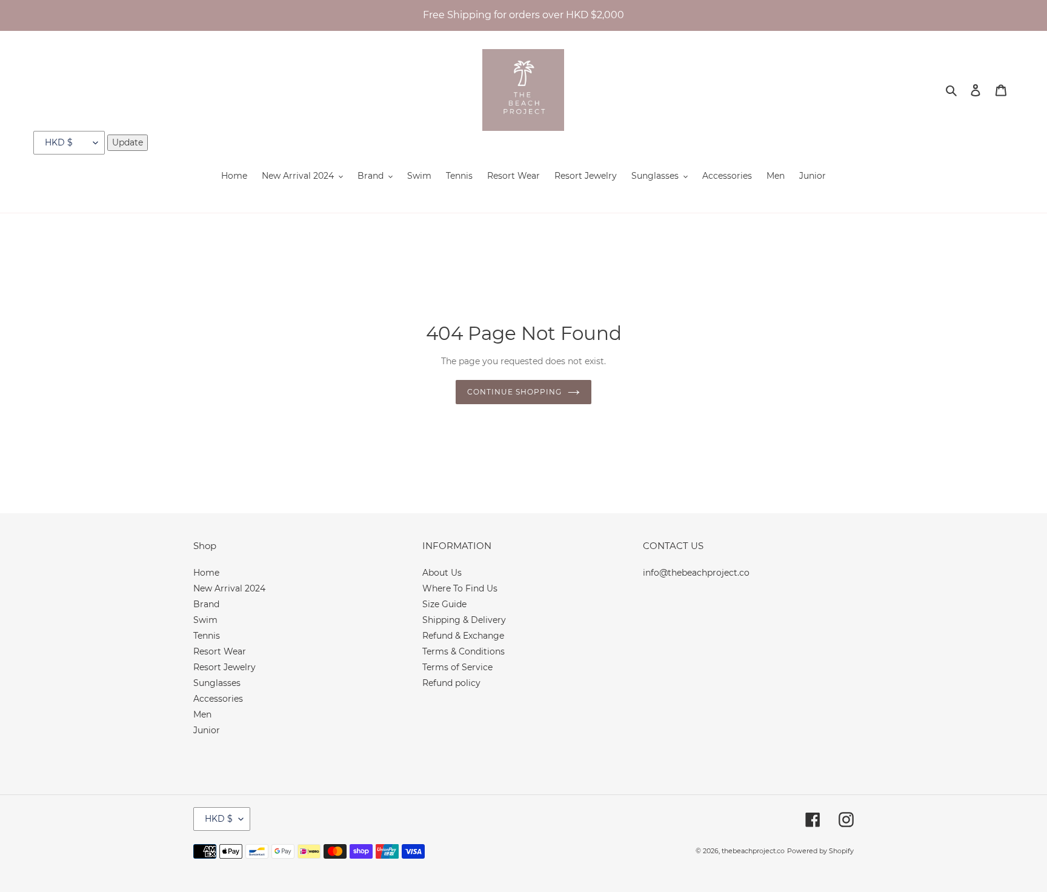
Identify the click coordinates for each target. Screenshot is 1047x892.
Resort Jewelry (224, 667)
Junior (206, 730)
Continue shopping (514, 391)
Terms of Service (457, 667)
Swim (205, 619)
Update (127, 142)
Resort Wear (219, 651)
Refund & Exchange (463, 635)
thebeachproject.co (753, 851)
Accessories (218, 698)
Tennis (206, 635)
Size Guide (444, 604)
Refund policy (451, 682)
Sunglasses (217, 682)
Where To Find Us (459, 588)
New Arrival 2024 (229, 588)
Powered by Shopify (820, 851)
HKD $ (219, 818)
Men (202, 714)
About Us (442, 572)
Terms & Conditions (463, 651)
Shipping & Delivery (464, 619)
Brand (206, 604)
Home (206, 572)
